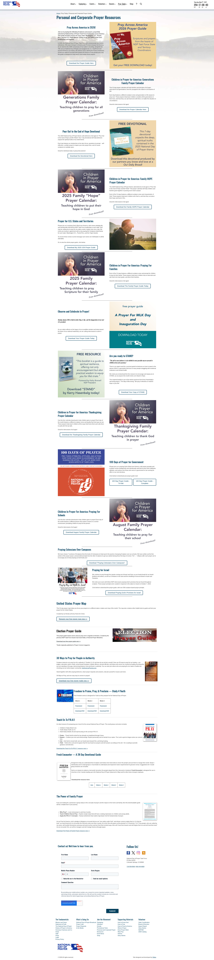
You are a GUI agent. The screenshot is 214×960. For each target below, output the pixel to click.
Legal (57, 937)
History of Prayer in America (64, 928)
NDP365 (141, 930)
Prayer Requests (81, 926)
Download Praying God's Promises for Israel (124, 593)
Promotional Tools (102, 928)
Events (92, 3)
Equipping (82, 3)
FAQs (57, 935)
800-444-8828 (140, 866)
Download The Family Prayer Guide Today (132, 286)
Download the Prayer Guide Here (81, 63)
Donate (111, 3)
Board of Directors (143, 924)
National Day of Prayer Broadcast (86, 922)
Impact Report (142, 926)
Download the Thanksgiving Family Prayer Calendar (81, 435)
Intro (92, 785)
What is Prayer (122, 928)
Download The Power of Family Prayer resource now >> (73, 831)
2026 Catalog (142, 931)
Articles (120, 933)
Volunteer (101, 3)
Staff (57, 933)
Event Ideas (100, 933)
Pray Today (122, 3)
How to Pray (121, 924)
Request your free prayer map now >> (73, 619)
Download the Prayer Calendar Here (132, 109)
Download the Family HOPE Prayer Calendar (132, 207)
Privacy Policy (60, 939)
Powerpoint (78, 706)
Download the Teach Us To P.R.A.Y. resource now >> (72, 748)
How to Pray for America (125, 926)
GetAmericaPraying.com (89, 668)
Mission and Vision (61, 922)
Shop (131, 3)
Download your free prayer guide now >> (74, 681)
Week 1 (98, 785)
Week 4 (121, 785)
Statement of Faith (61, 924)
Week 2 (106, 785)
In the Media (80, 928)
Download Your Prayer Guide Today (81, 338)
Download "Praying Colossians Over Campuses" (107, 563)
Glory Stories (121, 935)
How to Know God (123, 922)
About (72, 3)
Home (58, 13)
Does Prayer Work (123, 930)
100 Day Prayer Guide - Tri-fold (121, 482)
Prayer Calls (80, 924)
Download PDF (80, 711)
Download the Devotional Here (81, 156)
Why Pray (120, 931)
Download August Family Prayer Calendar (81, 532)
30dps (154, 957)
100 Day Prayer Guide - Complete (145, 482)
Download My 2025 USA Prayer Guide (81, 247)
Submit (112, 911)
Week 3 (113, 785)
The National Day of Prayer (64, 926)
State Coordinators (144, 922)
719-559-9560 (131, 866)
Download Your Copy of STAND (132, 392)
